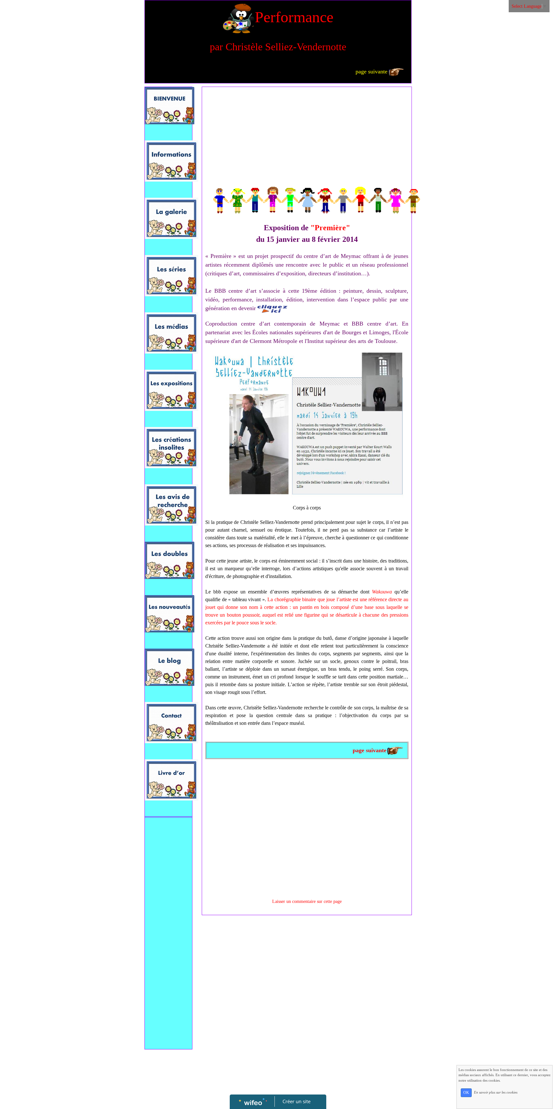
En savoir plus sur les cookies (495, 1092)
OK (466, 1092)
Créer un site (296, 1101)
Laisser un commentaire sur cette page (307, 901)
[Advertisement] (168, 949)
